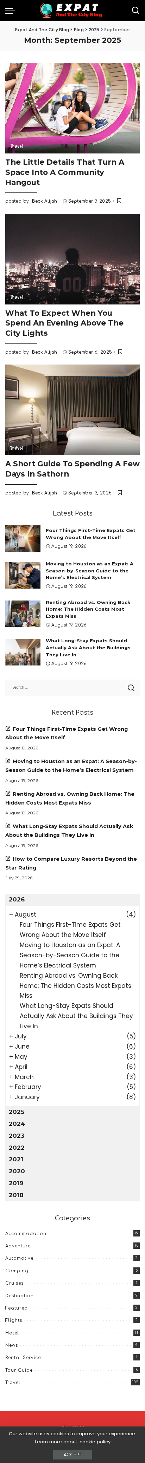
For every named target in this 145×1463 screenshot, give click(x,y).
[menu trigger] (12, 10)
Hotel (12, 1333)
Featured (16, 1308)
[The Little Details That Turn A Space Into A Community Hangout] (72, 108)
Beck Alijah (44, 201)
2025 (16, 1111)
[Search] (135, 10)
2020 (17, 1171)
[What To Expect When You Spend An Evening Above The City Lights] (72, 259)
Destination (19, 1295)
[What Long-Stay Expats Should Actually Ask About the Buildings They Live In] (22, 652)
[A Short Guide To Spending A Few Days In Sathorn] (72, 410)
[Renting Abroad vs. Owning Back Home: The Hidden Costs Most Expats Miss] (22, 614)
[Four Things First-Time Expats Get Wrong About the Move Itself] (22, 538)
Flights (13, 1320)
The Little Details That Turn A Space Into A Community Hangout (64, 171)
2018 (16, 1195)
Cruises (14, 1283)
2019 (16, 1183)
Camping (17, 1270)
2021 (16, 1159)
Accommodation (25, 1233)
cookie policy (95, 1441)
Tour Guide (19, 1370)
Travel (16, 146)
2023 (16, 1135)
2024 (17, 1123)
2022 (17, 1147)
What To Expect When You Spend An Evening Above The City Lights (64, 322)
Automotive (19, 1258)
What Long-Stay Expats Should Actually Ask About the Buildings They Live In (88, 647)
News (11, 1345)
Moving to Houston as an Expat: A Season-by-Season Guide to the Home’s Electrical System (89, 570)
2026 (17, 899)
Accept (72, 1454)
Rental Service (23, 1357)
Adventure (18, 1246)
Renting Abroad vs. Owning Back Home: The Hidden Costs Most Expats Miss (88, 609)
